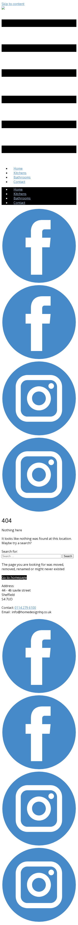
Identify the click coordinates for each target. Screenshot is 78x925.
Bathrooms (22, 177)
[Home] (3, 8)
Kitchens (20, 173)
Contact (19, 182)
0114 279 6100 (25, 607)
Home (18, 168)
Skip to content (13, 4)
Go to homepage (14, 577)
